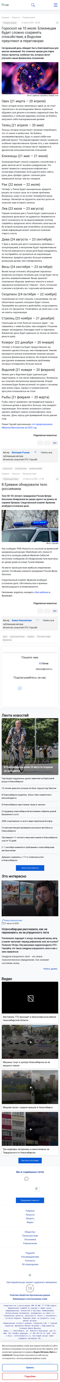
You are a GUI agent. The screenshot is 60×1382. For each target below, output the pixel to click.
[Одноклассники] (47, 443)
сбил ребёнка (41, 592)
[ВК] (40, 443)
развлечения (35, 468)
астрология (20, 468)
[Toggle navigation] (55, 5)
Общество (30, 1232)
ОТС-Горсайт (30, 459)
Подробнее (30, 1376)
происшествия (17, 636)
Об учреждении (30, 1264)
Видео (30, 1222)
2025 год (32, 427)
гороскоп (7, 468)
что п (34, 424)
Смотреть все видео (30, 1160)
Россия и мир (43, 636)
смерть (30, 636)
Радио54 (30, 1253)
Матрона (6, 427)
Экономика (30, 1239)
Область (30, 1218)
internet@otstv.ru (44, 669)
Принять (30, 1367)
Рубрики (30, 1210)
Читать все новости (30, 868)
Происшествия (29, 474)
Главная (5, 17)
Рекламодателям (30, 1257)
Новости (16, 17)
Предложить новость (30, 1200)
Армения (7, 640)
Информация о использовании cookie (30, 1299)
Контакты (30, 1260)
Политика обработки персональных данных (30, 1295)
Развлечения (29, 17)
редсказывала (44, 424)
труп (5, 636)
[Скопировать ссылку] (54, 443)
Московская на (19, 427)
